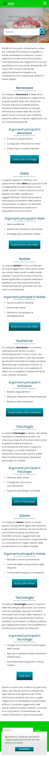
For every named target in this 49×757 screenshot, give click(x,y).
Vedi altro (24, 676)
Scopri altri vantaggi (25, 159)
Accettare (24, 749)
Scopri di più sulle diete (24, 244)
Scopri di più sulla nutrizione (24, 412)
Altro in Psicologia (24, 501)
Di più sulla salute (24, 583)
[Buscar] (41, 30)
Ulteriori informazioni (14, 742)
